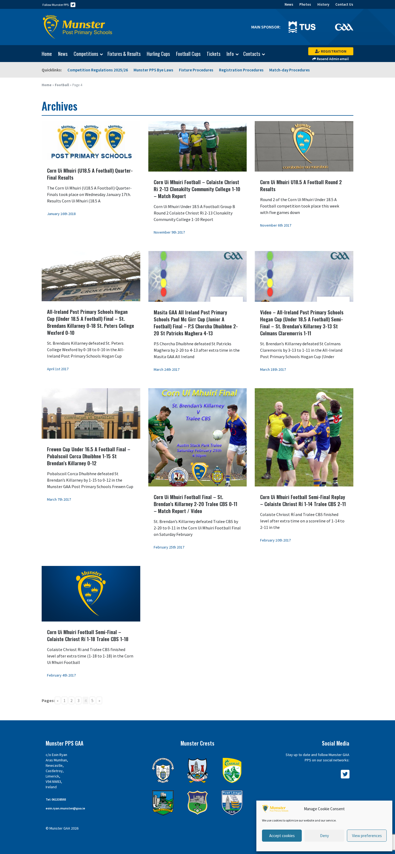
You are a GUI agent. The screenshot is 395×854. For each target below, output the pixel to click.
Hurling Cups (158, 54)
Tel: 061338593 (56, 799)
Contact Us (344, 4)
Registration (333, 51)
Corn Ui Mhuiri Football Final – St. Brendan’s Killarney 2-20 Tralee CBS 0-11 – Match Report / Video (195, 503)
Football (62, 85)
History (323, 4)
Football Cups (188, 54)
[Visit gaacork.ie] (197, 770)
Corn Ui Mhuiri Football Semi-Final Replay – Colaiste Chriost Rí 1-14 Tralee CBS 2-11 (303, 500)
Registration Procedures (241, 69)
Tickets (213, 54)
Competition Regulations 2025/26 (97, 69)
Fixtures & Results (124, 54)
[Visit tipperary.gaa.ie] (197, 803)
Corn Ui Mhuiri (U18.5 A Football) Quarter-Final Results (90, 173)
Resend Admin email (332, 59)
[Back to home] (78, 27)
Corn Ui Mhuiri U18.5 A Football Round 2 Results (301, 185)
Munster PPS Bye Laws (153, 69)
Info (230, 54)
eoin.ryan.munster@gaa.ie (65, 808)
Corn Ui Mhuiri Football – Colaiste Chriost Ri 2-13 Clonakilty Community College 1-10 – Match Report (197, 188)
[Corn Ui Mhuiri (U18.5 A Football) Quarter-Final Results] (91, 140)
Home (47, 54)
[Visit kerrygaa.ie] (232, 770)
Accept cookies (282, 835)
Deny (324, 835)
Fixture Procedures (196, 69)
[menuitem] (44, 54)
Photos (305, 4)
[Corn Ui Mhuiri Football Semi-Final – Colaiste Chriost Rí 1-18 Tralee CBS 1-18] (91, 593)
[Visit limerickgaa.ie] (163, 803)
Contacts (251, 54)
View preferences (367, 835)
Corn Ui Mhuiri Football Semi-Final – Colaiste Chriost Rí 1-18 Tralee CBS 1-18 (87, 635)
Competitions (86, 54)
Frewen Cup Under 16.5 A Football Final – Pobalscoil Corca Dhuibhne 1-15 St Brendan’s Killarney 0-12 (88, 456)
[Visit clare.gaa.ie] (163, 770)
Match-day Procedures (289, 69)
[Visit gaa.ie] (344, 26)
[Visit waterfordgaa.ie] (232, 803)
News (289, 4)
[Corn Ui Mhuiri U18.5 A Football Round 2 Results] (304, 145)
